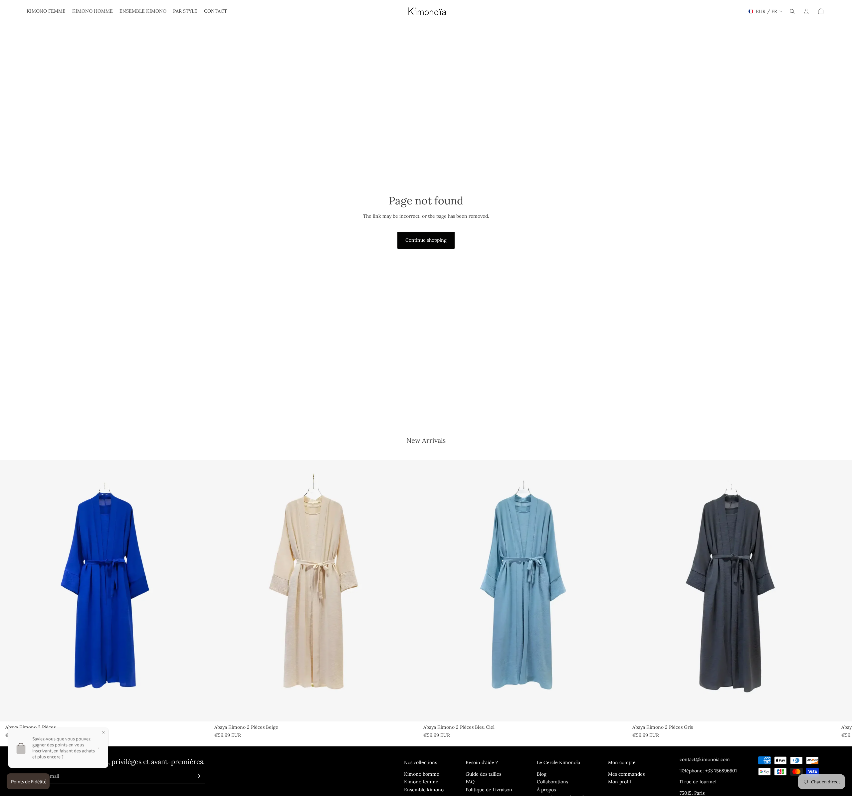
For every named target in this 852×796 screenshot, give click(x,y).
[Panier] (820, 11)
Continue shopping (426, 240)
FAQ (470, 782)
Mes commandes (626, 774)
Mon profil (619, 782)
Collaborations (552, 782)
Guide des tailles (483, 774)
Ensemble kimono (424, 790)
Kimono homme (421, 774)
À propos (546, 790)
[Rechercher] (792, 11)
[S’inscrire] (198, 776)
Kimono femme (421, 782)
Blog (541, 774)
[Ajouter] (199, 711)
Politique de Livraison (489, 790)
